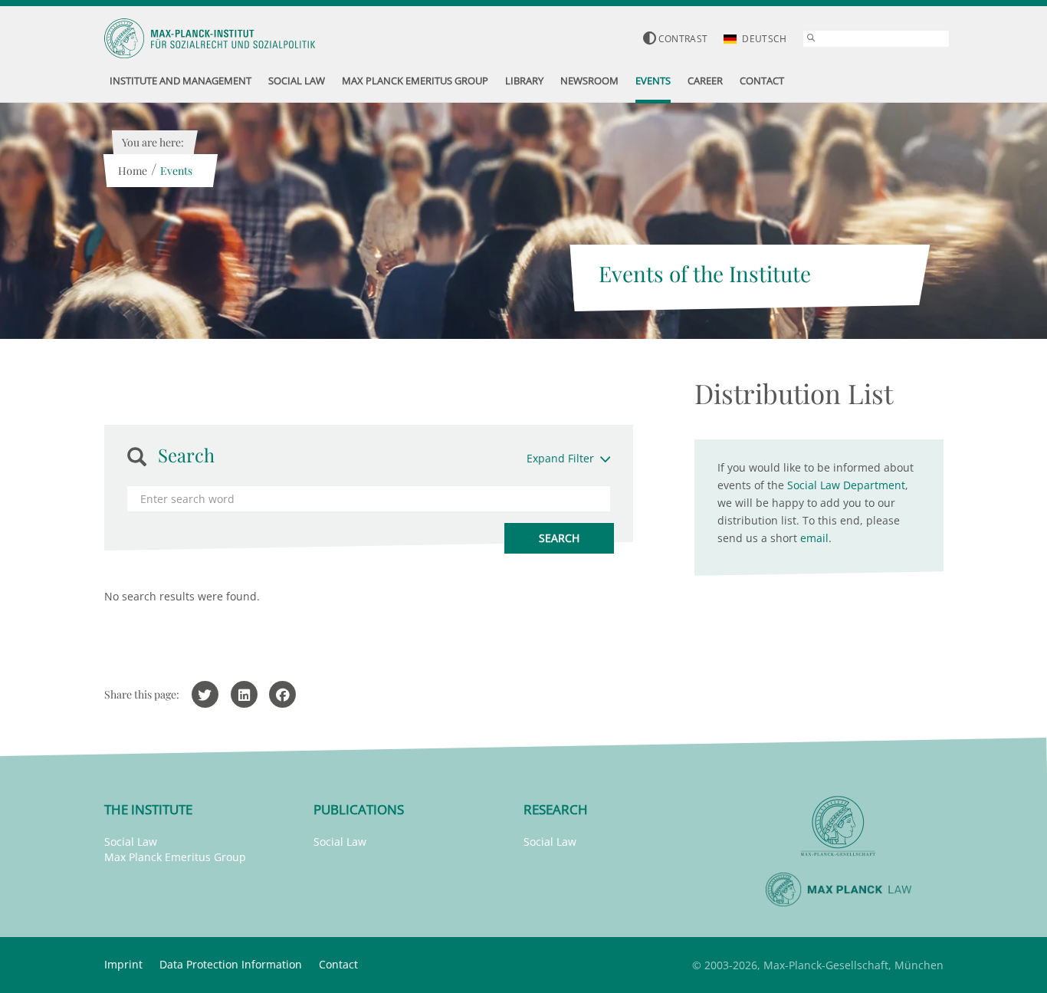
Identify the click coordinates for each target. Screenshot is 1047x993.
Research (556, 809)
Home (132, 170)
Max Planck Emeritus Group (175, 857)
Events (176, 170)
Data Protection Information (230, 964)
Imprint (123, 964)
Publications (358, 809)
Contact (338, 964)
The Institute (148, 809)
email (814, 538)
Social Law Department (846, 485)
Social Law (130, 841)
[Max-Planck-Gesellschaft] (838, 826)
